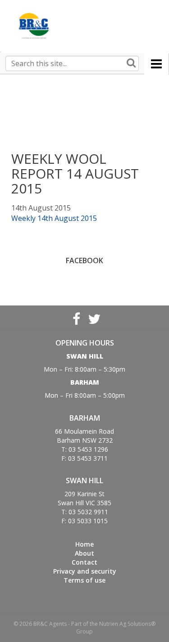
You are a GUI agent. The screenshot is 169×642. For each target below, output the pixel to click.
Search (131, 63)
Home (84, 544)
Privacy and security (84, 571)
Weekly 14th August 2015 (54, 218)
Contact (84, 562)
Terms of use (84, 580)
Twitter (93, 317)
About (84, 553)
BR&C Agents (34, 26)
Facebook (76, 317)
